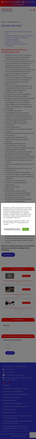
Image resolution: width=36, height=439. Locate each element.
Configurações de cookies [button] (12, 229)
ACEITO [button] (25, 229)
